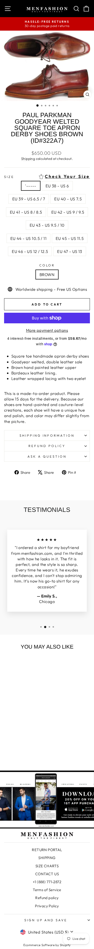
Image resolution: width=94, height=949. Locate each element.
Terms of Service (47, 890)
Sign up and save (45, 920)
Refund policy (47, 446)
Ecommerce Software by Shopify (46, 945)
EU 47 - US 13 (69, 251)
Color (47, 265)
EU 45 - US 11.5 (70, 238)
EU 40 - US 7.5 (68, 198)
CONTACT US (47, 874)
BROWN (47, 274)
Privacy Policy (47, 906)
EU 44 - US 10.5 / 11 (28, 238)
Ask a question (47, 456)
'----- (30, 185)
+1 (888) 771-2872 (47, 882)
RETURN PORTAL (47, 849)
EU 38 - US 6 (57, 185)
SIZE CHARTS (47, 866)
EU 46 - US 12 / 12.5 (30, 251)
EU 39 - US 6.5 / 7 (28, 198)
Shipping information (47, 435)
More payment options (47, 330)
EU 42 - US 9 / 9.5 (67, 212)
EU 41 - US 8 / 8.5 (26, 212)
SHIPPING (46, 857)
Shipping (28, 158)
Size (47, 176)
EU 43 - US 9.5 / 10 (47, 225)
